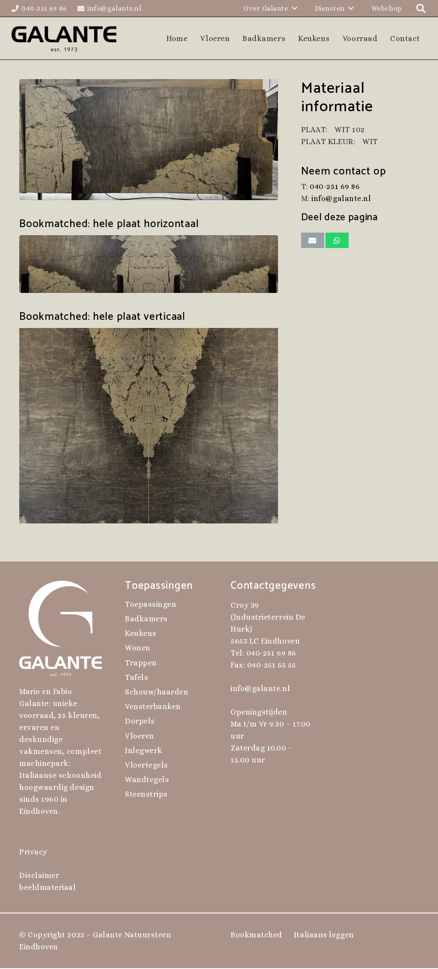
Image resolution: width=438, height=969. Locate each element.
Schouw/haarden (157, 692)
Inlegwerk (144, 750)
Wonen (138, 648)
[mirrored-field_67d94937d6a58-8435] (148, 425)
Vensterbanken (153, 706)
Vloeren (139, 736)
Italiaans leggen (324, 935)
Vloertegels (146, 765)
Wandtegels (147, 779)
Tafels (136, 677)
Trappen (141, 663)
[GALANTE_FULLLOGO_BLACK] (64, 38)
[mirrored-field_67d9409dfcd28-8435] (148, 264)
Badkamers (146, 618)
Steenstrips (146, 794)
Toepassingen (150, 604)
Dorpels (140, 721)
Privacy (33, 852)
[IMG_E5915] (148, 139)
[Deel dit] (337, 240)
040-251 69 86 (335, 186)
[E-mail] (312, 240)
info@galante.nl (341, 198)
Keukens (141, 633)
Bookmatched (256, 935)
